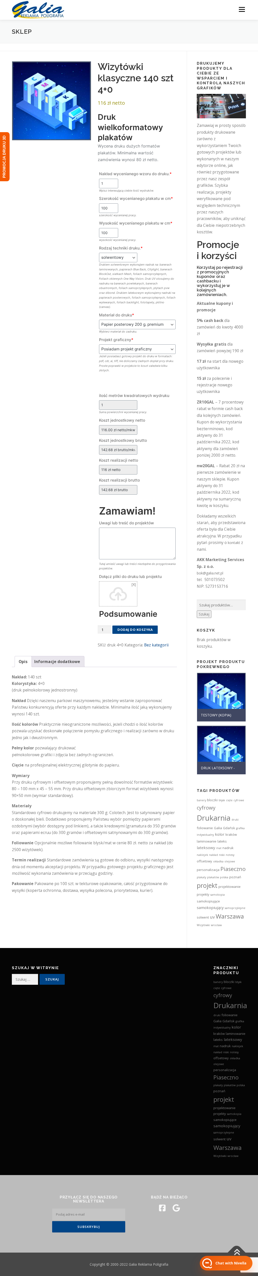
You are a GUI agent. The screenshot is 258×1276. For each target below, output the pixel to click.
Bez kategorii (156, 645)
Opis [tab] (23, 661)
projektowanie (229, 886)
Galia (218, 828)
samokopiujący (210, 907)
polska (224, 877)
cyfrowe (239, 800)
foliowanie (205, 828)
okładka (218, 861)
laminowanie (206, 841)
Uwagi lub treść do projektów (126, 523)
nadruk (228, 848)
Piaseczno (233, 868)
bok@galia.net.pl (210, 573)
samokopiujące (208, 901)
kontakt (234, 542)
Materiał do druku (116, 315)
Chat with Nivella (230, 1263)
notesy (230, 855)
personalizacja (208, 869)
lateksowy (206, 847)
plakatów (213, 877)
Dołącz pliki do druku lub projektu (130, 576)
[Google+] (176, 1208)
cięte (229, 800)
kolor (219, 834)
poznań (235, 877)
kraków (231, 834)
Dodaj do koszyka (135, 629)
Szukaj (204, 614)
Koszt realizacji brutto (119, 480)
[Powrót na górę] (237, 1252)
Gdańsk (229, 828)
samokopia (217, 894)
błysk (222, 800)
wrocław (216, 925)
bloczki (212, 800)
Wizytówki (203, 925)
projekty (203, 894)
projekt (207, 885)
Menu (241, 9)
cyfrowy (206, 807)
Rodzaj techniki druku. (121, 248)
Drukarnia (214, 818)
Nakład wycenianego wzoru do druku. (135, 173)
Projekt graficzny (116, 339)
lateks (222, 841)
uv (212, 917)
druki (235, 819)
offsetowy (204, 861)
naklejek (202, 855)
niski (222, 855)
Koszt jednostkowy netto (122, 420)
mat (218, 848)
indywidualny (205, 834)
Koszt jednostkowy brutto (123, 440)
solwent (203, 917)
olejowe (229, 861)
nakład (213, 855)
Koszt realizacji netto (118, 460)
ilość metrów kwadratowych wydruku (134, 395)
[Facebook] (162, 1208)
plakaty (201, 877)
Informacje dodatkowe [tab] (57, 661)
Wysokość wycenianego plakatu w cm (135, 223)
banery (201, 800)
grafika (240, 828)
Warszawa (230, 916)
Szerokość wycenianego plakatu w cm (136, 198)
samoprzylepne (235, 908)
